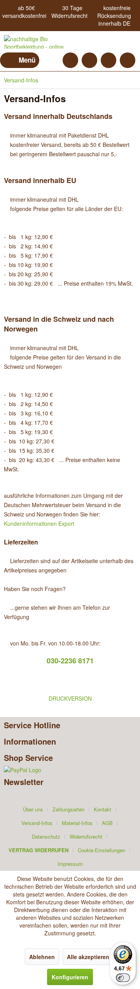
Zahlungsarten (68, 809)
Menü (27, 60)
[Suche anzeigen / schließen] (70, 60)
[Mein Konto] (108, 60)
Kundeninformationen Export (39, 523)
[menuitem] (19, 60)
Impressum (70, 863)
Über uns (33, 809)
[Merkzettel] (89, 60)
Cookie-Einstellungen (101, 850)
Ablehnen (42, 957)
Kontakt (102, 809)
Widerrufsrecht (69, 15)
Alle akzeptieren (88, 957)
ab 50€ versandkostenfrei (24, 11)
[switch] (123, 977)
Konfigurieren (70, 977)
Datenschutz (46, 836)
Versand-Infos (36, 823)
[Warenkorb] (127, 60)
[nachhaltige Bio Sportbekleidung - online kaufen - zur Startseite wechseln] (37, 42)
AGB (107, 823)
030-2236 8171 (70, 661)
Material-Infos (77, 823)
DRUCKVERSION (70, 698)
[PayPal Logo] (70, 770)
